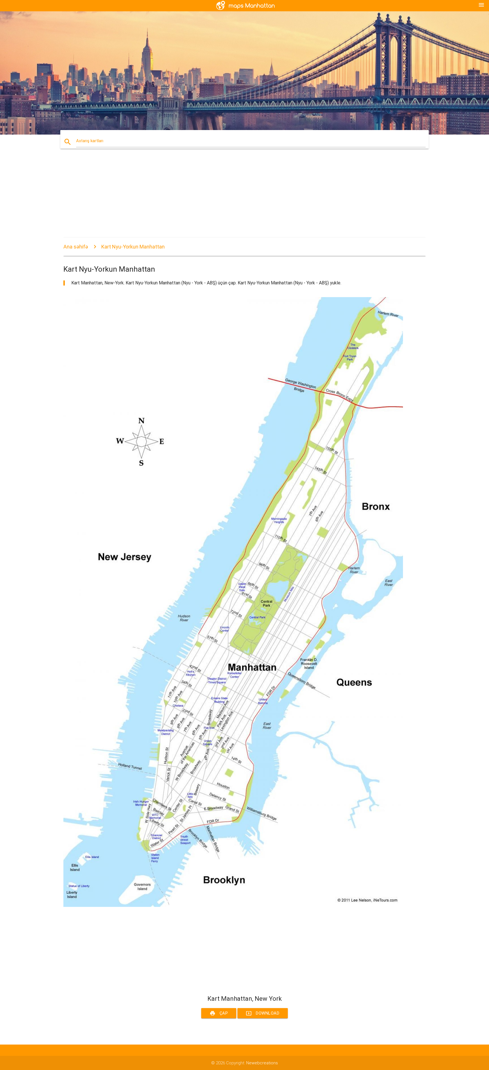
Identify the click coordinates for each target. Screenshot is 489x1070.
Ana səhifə (75, 247)
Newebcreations (262, 1062)
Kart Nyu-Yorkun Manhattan (133, 247)
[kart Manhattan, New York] (233, 905)
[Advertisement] (233, 198)
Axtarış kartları (89, 140)
